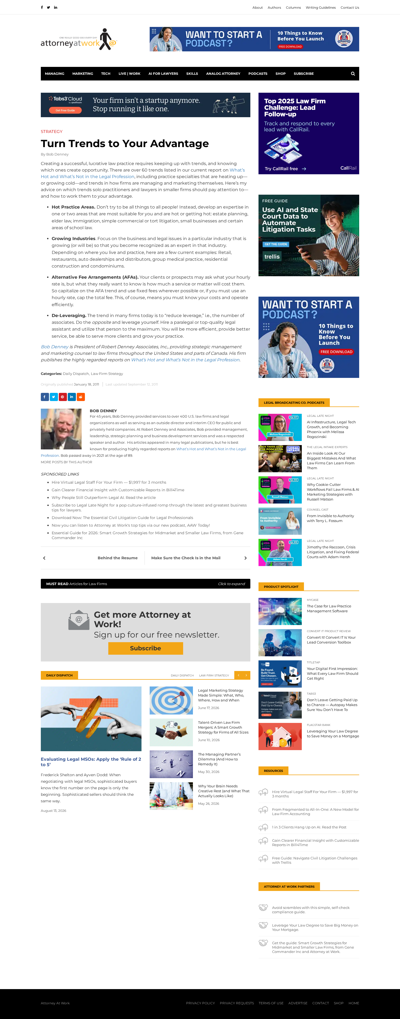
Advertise (297, 1003)
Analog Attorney (223, 74)
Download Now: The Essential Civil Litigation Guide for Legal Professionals (122, 517)
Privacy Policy (200, 1003)
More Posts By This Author (66, 462)
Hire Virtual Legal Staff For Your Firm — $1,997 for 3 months (109, 482)
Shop (281, 74)
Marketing (82, 74)
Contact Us (350, 7)
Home (354, 1003)
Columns (293, 7)
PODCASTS (257, 74)
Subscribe (304, 74)
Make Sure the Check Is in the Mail (185, 558)
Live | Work (129, 74)
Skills (192, 74)
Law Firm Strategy (107, 373)
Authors (274, 7)
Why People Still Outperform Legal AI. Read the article (104, 497)
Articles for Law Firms (145, 584)
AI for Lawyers (163, 74)
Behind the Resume (118, 558)
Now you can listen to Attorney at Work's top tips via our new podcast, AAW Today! (131, 525)
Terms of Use (271, 1003)
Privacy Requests (237, 1003)
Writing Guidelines (321, 7)
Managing (54, 74)
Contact (320, 1003)
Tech (105, 74)
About (258, 7)
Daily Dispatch (182, 675)
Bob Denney (57, 154)
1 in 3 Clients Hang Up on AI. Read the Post (309, 827)
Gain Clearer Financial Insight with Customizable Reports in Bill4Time (118, 489)
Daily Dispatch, (76, 373)
